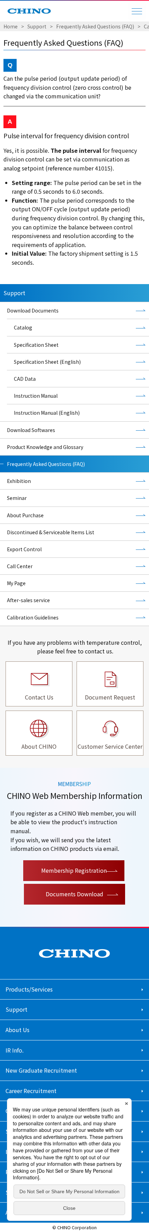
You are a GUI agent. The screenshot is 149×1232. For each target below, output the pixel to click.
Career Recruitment (31, 1090)
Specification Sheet (36, 344)
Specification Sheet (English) (47, 361)
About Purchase (25, 515)
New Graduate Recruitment (41, 1070)
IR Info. (15, 1050)
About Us (17, 1030)
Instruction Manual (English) (47, 412)
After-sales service (28, 600)
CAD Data (25, 378)
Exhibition (19, 480)
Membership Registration (74, 870)
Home (10, 26)
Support (36, 26)
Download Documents (33, 310)
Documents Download (74, 894)
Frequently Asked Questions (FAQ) (95, 26)
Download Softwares (31, 429)
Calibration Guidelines (33, 617)
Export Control (24, 549)
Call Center (20, 566)
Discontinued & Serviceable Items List (50, 532)
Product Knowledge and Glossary (45, 446)
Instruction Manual (36, 395)
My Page (16, 583)
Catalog (23, 327)
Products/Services (29, 989)
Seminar (17, 497)
